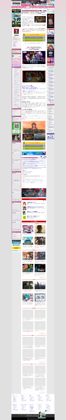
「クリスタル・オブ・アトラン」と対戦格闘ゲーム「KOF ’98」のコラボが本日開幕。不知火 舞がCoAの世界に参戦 (51, 97)
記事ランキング (15, 401)
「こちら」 (37, 415)
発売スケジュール (15, 409)
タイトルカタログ (24, 400)
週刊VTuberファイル (16, 75)
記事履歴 (49, 0)
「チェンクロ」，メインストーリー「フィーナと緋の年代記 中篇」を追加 (28, 234)
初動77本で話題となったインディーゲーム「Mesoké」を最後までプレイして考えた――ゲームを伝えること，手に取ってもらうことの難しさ (16, 200)
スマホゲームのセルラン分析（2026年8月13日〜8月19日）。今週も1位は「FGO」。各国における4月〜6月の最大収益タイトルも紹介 (28, 331)
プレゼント (15, 111)
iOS (23, 18)
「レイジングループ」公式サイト (35, 34)
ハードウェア (39, 404)
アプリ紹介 (31, 409)
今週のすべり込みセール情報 (17, 81)
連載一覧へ (19, 107)
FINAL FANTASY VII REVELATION (51, 109)
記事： (18, 56)
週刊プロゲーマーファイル (17, 72)
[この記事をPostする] (40, 10)
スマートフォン (31, 404)
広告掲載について (16, 236)
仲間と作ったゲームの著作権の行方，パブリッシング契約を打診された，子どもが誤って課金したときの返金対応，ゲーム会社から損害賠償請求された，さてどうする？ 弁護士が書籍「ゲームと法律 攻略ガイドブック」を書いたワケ (40, 304)
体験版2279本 (18, 5)
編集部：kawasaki (44, 14)
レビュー (14, 44)
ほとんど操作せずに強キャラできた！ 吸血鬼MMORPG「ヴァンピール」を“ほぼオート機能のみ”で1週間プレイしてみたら (16, 180)
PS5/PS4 (39, 395)
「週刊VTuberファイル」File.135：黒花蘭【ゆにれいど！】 (39, 330)
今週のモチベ (15, 71)
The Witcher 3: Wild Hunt (51, 124)
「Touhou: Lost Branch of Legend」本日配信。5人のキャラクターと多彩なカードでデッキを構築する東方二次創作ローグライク (51, 82)
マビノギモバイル (50, 122)
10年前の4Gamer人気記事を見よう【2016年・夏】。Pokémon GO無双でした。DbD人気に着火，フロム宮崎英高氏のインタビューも (16, 170)
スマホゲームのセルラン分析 (17, 79)
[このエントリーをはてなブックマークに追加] (45, 156)
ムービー (14, 46)
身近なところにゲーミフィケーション (17, 101)
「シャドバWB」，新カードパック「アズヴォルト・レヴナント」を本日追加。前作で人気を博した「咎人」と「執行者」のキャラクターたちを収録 (40, 246)
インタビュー (23, 397)
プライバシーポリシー (16, 233)
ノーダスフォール (50, 111)
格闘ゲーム (48, 407)
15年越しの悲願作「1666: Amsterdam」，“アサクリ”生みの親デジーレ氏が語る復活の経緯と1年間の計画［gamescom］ (16, 211)
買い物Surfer (15, 98)
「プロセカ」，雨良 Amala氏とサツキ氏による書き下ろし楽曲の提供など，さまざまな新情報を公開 (40, 235)
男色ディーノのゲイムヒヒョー (17, 77)
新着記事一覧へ (42, 277)
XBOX (30, 395)
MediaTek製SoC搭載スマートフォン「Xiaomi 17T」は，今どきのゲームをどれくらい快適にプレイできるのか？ (40, 346)
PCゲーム (14, 117)
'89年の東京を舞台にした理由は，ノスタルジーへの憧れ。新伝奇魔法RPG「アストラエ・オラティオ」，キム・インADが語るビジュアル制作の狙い (16, 230)
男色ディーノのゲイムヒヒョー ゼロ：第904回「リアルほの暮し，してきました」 (40, 319)
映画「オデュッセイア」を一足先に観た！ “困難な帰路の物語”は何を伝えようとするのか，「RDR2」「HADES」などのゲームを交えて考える (16, 160)
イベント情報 (48, 406)
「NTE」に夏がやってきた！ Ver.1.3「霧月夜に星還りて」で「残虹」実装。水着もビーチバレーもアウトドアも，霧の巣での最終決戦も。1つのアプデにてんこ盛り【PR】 (28, 303)
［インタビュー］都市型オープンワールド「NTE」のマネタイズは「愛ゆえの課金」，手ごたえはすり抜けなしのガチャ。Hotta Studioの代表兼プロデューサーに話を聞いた (16, 220)
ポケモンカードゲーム (50, 106)
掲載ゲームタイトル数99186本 (16, 4)
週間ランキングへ (52, 102)
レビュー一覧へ (42, 362)
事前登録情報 (31, 407)
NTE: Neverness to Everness (51, 114)
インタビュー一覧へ (42, 392)
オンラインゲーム (15, 396)
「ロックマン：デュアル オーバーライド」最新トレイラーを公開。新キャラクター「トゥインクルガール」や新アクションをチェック (51, 93)
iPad (35, 179)
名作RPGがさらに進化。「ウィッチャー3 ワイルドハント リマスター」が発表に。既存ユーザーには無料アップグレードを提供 (51, 89)
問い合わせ (24, 0)
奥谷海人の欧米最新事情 (17, 68)
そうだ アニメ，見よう (16, 85)
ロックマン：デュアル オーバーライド (50, 130)
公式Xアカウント (16, 0)
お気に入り (45, 0)
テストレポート (40, 406)
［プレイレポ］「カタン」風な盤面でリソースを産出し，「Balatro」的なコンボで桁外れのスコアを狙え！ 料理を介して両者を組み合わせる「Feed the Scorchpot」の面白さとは (28, 346)
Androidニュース (32, 406)
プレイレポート (32, 397)
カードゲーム (48, 408)
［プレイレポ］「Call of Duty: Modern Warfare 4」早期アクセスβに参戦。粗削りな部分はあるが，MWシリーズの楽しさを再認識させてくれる (40, 261)
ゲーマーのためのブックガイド (17, 87)
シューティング (49, 409)
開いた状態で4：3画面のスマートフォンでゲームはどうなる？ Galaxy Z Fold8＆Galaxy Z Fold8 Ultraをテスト (40, 359)
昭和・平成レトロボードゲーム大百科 (17, 92)
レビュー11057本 (14, 5)
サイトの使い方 (20, 0)
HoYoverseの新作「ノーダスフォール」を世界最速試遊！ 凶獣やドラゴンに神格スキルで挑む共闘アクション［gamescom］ (51, 75)
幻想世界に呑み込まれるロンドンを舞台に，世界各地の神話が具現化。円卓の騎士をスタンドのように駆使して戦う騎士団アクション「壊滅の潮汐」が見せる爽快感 (28, 359)
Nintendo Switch (15, 404)
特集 (14, 43)
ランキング (52, 0)
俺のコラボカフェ (16, 90)
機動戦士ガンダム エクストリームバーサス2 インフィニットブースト (51, 120)
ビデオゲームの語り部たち (17, 95)
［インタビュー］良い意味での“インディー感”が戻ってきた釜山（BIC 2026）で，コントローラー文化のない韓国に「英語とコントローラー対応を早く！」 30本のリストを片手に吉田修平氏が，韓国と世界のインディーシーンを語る (40, 388)
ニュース (24, 182)
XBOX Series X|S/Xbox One (16, 118)
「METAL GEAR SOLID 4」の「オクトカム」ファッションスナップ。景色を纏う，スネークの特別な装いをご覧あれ (16, 150)
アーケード (47, 404)
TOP (13, 395)
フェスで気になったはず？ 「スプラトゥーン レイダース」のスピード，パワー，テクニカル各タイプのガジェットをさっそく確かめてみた (16, 190)
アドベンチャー (40, 179)
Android (25, 18)
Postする (42, 10)
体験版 (14, 45)
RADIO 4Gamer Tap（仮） (17, 84)
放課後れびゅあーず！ (16, 104)
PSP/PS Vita (47, 395)
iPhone (24, 179)
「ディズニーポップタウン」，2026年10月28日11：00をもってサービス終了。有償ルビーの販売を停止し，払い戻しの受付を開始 (28, 246)
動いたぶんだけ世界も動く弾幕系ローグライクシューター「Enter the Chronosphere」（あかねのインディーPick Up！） (28, 273)
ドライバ (39, 409)
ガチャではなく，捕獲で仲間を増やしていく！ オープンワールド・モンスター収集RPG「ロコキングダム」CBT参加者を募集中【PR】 (28, 261)
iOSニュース (31, 405)
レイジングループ (16, 34)
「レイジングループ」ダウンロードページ (34, 37)
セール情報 (31, 408)
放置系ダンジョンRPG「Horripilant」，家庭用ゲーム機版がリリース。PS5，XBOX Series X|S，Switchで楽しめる (51, 100)
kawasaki (33, 182)
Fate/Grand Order (50, 116)
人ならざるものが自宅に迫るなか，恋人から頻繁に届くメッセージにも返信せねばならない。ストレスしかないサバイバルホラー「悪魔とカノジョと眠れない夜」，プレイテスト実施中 (40, 274)
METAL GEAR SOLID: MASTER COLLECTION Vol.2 (51, 127)
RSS (12, 0)
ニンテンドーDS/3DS (23, 404)
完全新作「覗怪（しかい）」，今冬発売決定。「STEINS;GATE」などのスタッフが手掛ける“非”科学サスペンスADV (51, 78)
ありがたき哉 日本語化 (16, 99)
